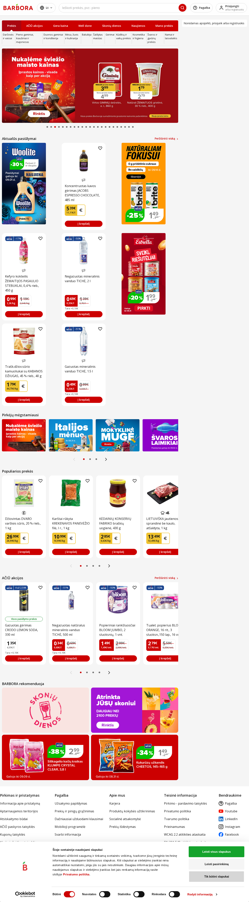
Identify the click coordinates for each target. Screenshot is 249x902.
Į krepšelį (84, 224)
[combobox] (123, 7)
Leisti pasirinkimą (217, 864)
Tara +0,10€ (71, 308)
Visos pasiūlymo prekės (24, 619)
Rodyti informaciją (200, 894)
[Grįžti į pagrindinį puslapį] (18, 7)
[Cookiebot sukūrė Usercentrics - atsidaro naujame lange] (25, 894)
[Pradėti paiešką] (182, 8)
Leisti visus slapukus (216, 851)
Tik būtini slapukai (216, 876)
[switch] (104, 894)
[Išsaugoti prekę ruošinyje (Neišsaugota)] (100, 148)
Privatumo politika (76, 874)
